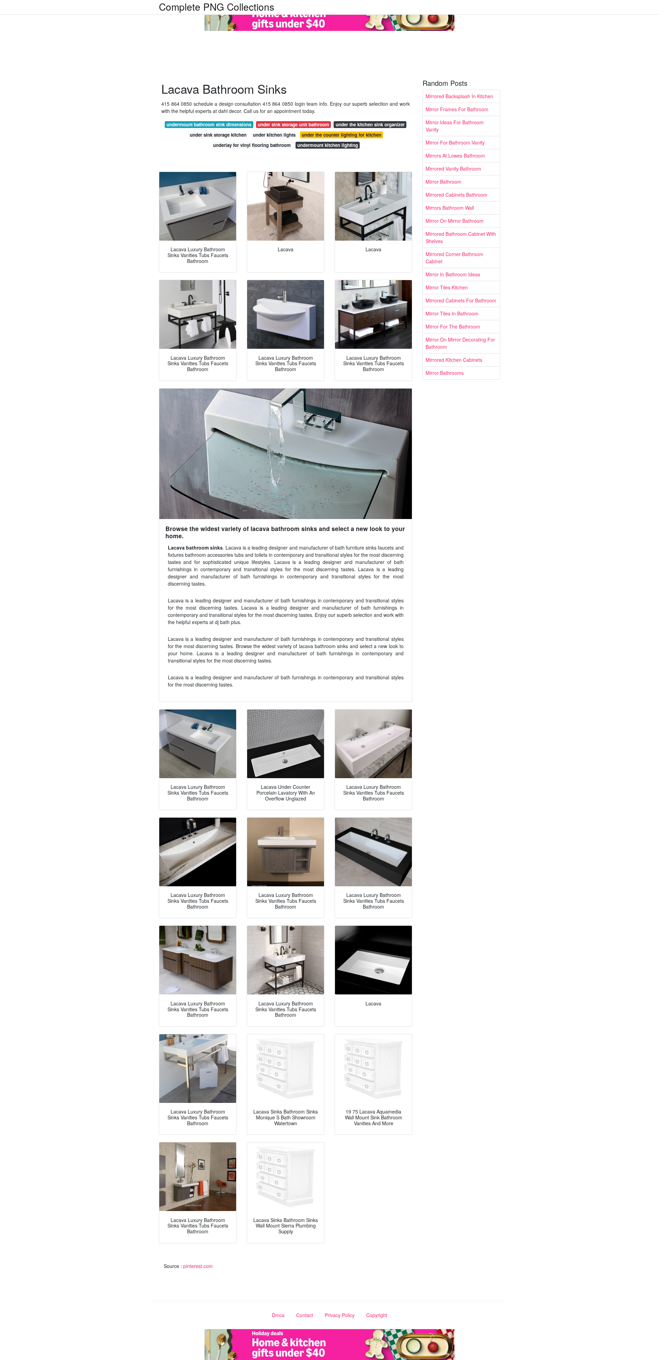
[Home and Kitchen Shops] (329, 14)
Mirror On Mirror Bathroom (455, 220)
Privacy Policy (340, 1315)
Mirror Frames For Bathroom (457, 109)
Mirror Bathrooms (445, 372)
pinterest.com (198, 1266)
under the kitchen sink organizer (370, 124)
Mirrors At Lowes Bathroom (455, 155)
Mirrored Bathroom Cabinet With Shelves (461, 237)
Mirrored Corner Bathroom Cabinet (454, 258)
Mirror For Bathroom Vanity (455, 142)
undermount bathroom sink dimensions (208, 124)
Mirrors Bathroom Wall (450, 207)
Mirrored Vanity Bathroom (453, 168)
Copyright (376, 1315)
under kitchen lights (274, 134)
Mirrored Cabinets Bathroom (456, 194)
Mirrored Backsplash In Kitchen (459, 96)
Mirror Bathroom (443, 181)
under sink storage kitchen (218, 134)
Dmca (278, 1315)
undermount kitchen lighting (327, 145)
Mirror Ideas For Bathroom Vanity (455, 126)
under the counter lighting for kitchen (341, 134)
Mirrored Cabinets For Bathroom (461, 300)
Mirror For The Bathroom (453, 326)
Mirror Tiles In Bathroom (452, 313)
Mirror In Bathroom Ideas (453, 274)
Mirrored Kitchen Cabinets (454, 359)
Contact (304, 1315)
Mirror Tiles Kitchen (447, 287)
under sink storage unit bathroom (293, 124)
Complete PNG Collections (216, 6)
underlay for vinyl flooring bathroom (252, 145)
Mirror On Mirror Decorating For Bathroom (460, 343)
